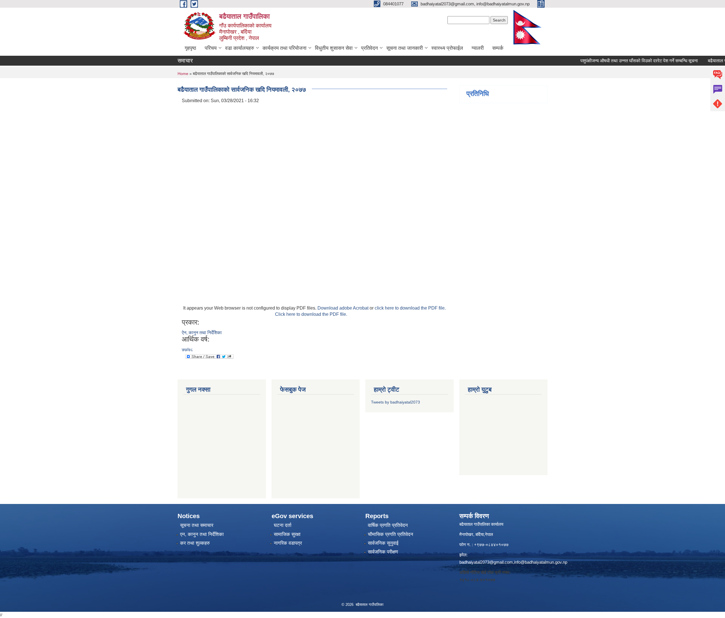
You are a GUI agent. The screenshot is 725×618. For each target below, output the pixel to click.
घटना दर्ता (282, 525)
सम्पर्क (497, 48)
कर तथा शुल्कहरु (195, 543)
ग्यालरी (478, 48)
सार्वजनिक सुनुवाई (383, 543)
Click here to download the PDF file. (311, 314)
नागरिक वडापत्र (288, 543)
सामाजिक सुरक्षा (287, 534)
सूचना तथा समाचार (196, 525)
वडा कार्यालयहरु (239, 48)
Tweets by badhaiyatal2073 (395, 402)
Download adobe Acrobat (343, 308)
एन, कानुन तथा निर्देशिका (202, 534)
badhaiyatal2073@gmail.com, (486, 562)
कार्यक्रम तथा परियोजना (284, 48)
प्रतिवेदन (369, 48)
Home (183, 73)
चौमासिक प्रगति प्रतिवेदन (390, 534)
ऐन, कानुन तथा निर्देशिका (202, 332)
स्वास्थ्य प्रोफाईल (447, 48)
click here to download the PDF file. (410, 308)
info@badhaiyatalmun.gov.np (540, 562)
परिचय (211, 48)
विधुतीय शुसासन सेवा (334, 48)
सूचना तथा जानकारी (404, 48)
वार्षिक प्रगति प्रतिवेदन (388, 525)
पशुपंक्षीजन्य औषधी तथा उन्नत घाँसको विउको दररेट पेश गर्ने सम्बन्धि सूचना (628, 60)
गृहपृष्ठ (190, 48)
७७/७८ (187, 349)
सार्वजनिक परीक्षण (383, 552)
